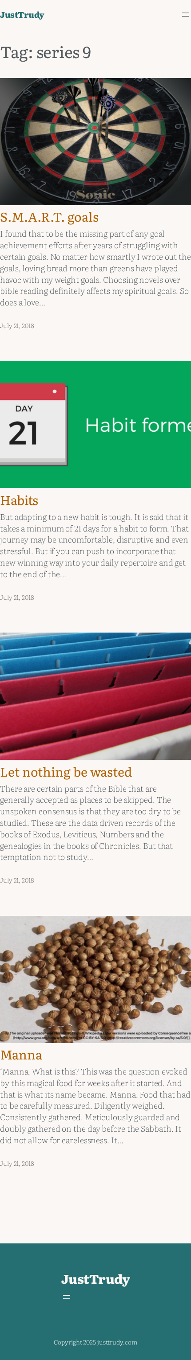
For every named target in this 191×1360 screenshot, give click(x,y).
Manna (21, 1054)
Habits (19, 499)
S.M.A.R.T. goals (49, 216)
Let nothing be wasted (66, 771)
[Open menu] (185, 14)
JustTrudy (22, 14)
